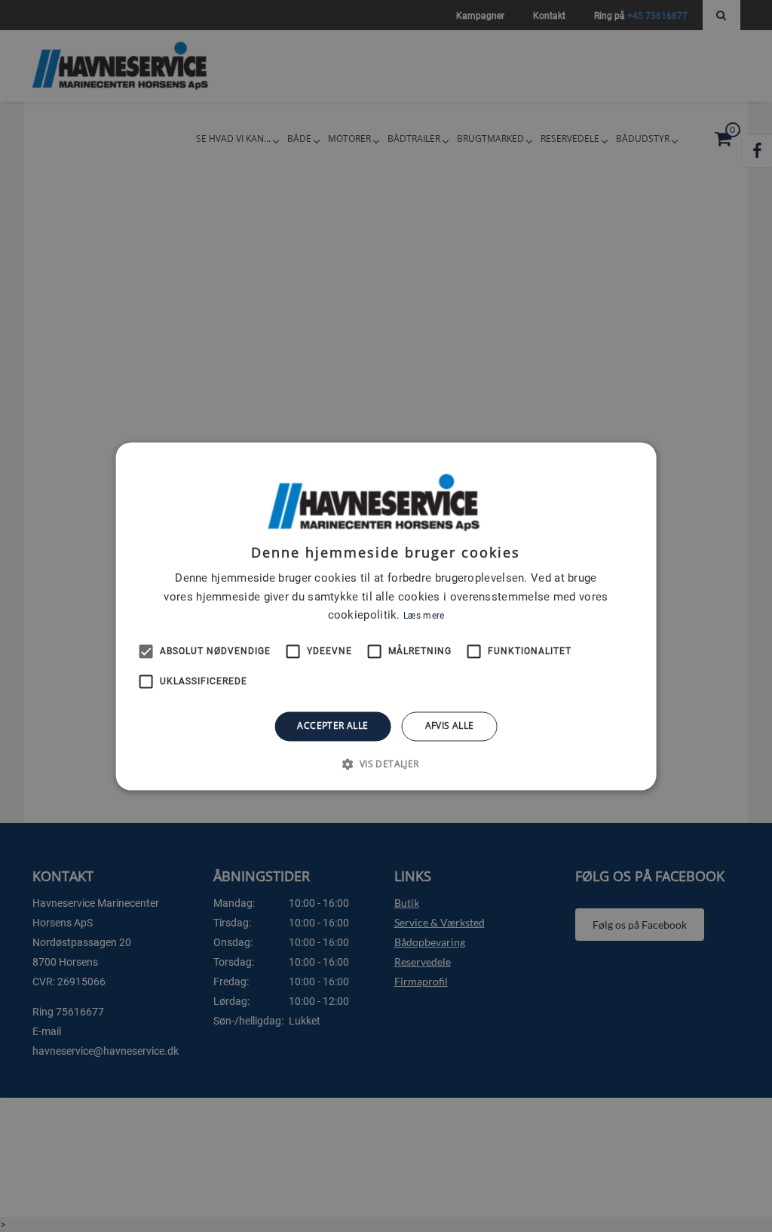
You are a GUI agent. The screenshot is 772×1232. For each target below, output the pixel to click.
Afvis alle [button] (449, 726)
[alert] (386, 616)
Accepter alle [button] (332, 726)
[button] (385, 763)
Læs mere (423, 616)
